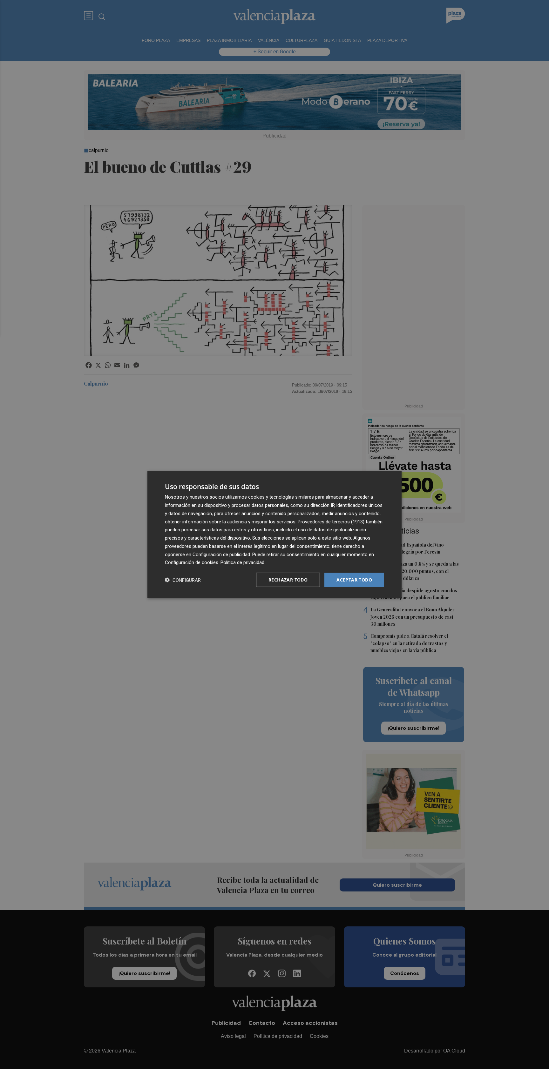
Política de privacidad (242, 562)
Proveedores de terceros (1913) (331, 521)
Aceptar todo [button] (354, 580)
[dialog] (274, 534)
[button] (183, 580)
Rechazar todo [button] (288, 580)
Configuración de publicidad (221, 554)
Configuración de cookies (191, 562)
